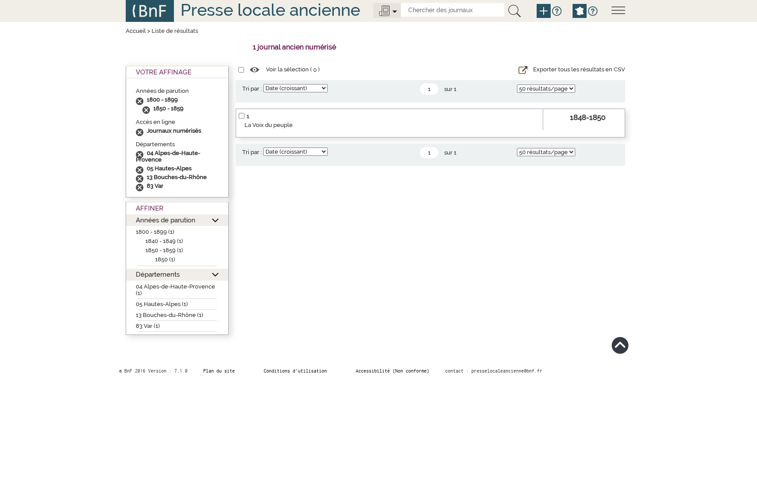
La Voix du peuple (268, 125)
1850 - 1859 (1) (164, 250)
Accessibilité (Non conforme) (392, 370)
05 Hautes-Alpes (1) (162, 304)
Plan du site (219, 370)
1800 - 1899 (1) (155, 232)
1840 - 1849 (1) (164, 241)
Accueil (136, 31)
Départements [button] (158, 274)
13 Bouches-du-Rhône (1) (169, 315)
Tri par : (252, 88)
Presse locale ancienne (270, 10)
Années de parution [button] (165, 220)
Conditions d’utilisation (295, 370)
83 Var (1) (148, 326)
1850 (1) (165, 259)
